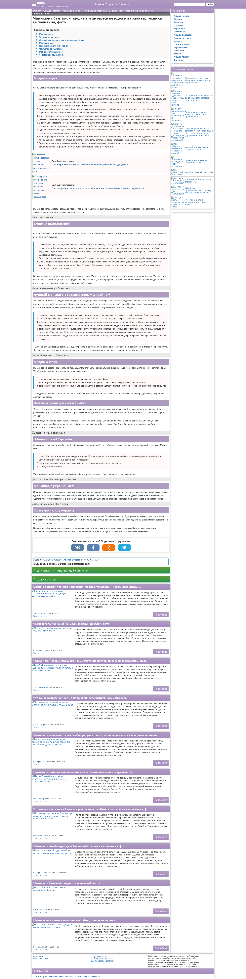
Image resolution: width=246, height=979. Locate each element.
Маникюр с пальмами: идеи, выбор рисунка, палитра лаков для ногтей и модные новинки (95, 735)
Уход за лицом (181, 56)
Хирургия (179, 60)
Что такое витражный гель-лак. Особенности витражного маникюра (80, 698)
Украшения (179, 28)
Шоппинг (178, 22)
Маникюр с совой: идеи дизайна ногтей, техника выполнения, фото (79, 846)
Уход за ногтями (40, 616)
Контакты (123, 4)
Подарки (178, 25)
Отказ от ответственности (87, 976)
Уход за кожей (181, 16)
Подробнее (160, 614)
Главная (99, 4)
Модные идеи (46, 34)
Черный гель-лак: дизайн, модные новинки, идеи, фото (71, 623)
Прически (179, 50)
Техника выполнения (49, 37)
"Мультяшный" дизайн (50, 49)
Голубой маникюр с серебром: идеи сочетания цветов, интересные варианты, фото (90, 661)
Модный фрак (46, 43)
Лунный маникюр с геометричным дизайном (61, 40)
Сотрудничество (99, 956)
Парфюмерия (180, 47)
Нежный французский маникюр (55, 46)
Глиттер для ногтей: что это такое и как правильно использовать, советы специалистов (98, 188)
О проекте (111, 4)
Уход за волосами (183, 34)
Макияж (178, 41)
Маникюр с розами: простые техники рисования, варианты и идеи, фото (90, 164)
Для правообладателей (102, 961)
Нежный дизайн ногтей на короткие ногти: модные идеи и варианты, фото (84, 772)
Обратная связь (41, 958)
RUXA (41, 3)
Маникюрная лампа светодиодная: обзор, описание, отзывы (74, 920)
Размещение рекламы (102, 958)
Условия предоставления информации (52, 976)
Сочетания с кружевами (51, 55)
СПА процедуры (182, 44)
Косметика (179, 31)
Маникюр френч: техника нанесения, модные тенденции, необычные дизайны (87, 586)
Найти (210, 4)
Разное (177, 53)
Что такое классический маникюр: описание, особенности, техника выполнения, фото (92, 809)
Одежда (178, 19)
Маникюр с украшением (51, 52)
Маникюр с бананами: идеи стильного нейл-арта (66, 883)
